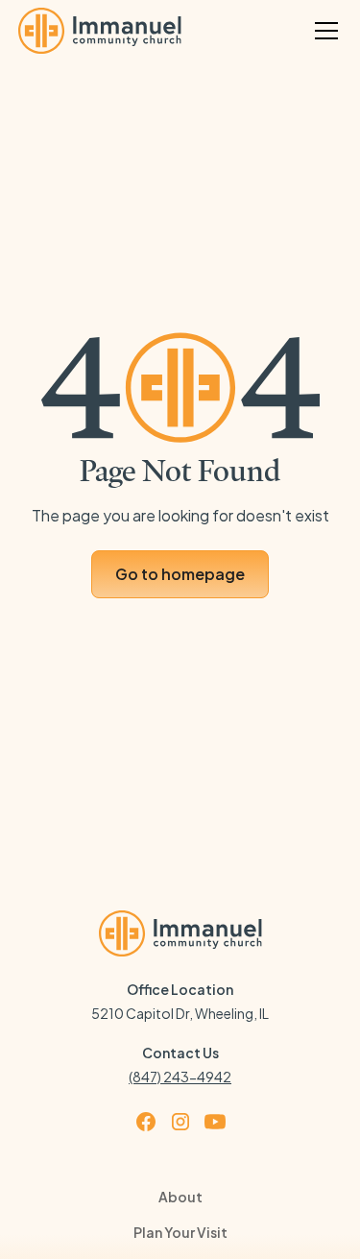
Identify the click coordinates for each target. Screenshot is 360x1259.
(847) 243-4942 (180, 1076)
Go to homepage (180, 574)
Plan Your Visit (180, 1232)
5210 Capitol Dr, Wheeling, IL (180, 1013)
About (180, 1196)
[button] (322, 31)
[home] (99, 31)
